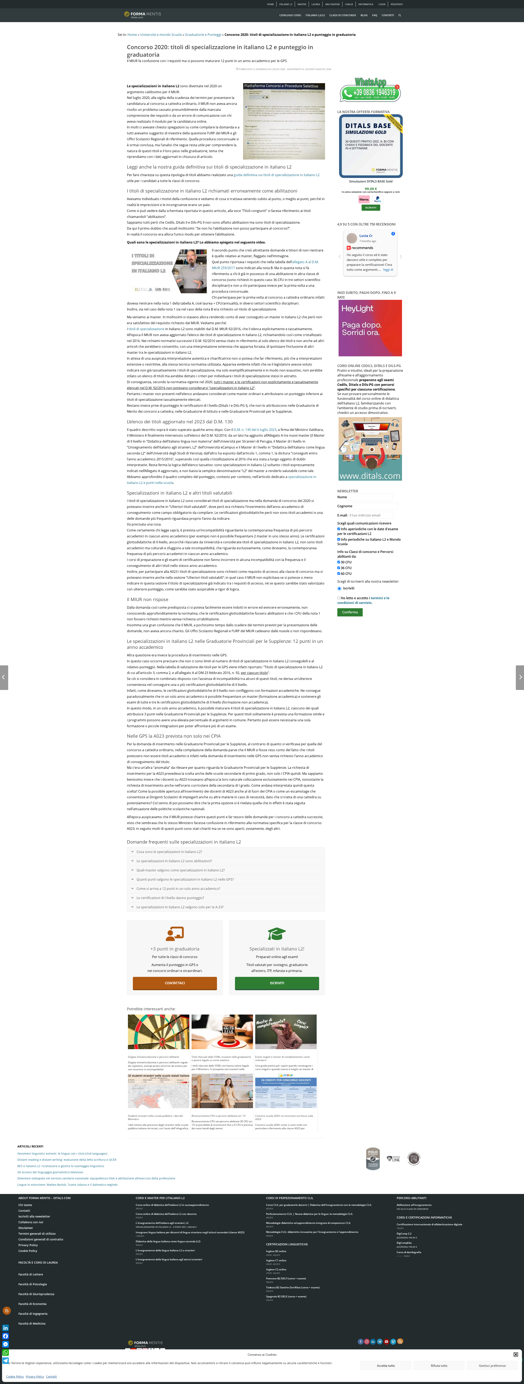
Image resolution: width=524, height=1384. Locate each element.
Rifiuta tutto (439, 1366)
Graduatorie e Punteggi (203, 34)
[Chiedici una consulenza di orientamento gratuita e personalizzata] (175, 934)
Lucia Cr (366, 235)
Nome (342, 497)
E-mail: (342, 515)
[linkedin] (373, 1342)
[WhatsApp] (5, 1352)
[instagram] (367, 1342)
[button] (516, 1354)
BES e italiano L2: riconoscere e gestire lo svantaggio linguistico (60, 1166)
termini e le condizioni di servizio (363, 600)
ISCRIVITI (370, 207)
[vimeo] (393, 1342)
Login (381, 4)
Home (270, 4)
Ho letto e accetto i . (363, 600)
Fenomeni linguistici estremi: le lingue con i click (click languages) (62, 1153)
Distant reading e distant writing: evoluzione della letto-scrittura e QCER (66, 1160)
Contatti (51, 1376)
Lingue (349, 4)
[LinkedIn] (5, 1328)
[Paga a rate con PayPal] (377, 199)
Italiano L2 (285, 4)
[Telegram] (5, 1361)
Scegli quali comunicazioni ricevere (364, 523)
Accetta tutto (386, 1366)
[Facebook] (5, 1336)
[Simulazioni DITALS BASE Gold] (370, 146)
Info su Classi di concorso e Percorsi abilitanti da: (365, 554)
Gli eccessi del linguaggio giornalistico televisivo (50, 1172)
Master (302, 4)
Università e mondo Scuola (161, 34)
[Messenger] (5, 1344)
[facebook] (361, 1342)
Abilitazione (332, 4)
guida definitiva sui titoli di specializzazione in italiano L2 (277, 175)
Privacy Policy (35, 1376)
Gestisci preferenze (492, 1366)
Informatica (365, 4)
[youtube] (386, 1342)
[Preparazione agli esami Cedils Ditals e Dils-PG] (277, 934)
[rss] (400, 1341)
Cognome (344, 506)
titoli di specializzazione (146, 329)
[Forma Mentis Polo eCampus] (373, 1156)
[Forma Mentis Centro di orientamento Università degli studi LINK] (393, 1157)
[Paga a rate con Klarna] (363, 199)
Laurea (316, 4)
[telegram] (380, 1342)
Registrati (397, 4)
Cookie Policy (15, 1376)
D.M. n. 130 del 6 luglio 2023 (255, 429)
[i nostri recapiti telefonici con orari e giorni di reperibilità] (370, 90)
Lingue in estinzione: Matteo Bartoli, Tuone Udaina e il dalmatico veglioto (67, 1185)
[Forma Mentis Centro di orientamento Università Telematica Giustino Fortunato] (414, 1156)
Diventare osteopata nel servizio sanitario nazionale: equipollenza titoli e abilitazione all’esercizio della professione (96, 1178)
